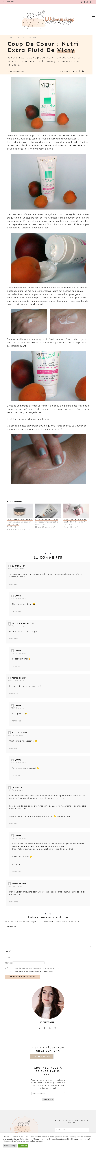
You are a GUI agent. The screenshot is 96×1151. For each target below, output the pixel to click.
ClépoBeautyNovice (23, 623)
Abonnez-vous (48, 1100)
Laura (18, 596)
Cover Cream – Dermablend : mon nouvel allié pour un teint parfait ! (20, 522)
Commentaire (11, 926)
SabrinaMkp (18, 566)
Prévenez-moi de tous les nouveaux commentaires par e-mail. (33, 968)
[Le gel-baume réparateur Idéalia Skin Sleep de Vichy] (76, 511)
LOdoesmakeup (17, 71)
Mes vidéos (82, 1121)
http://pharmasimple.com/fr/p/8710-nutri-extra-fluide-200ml (42, 849)
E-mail (8, 957)
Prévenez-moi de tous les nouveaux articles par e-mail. (30, 972)
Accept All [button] (23, 1146)
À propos (68, 1121)
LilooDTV (17, 787)
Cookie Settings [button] (9, 1146)
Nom (7, 952)
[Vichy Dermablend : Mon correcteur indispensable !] (48, 511)
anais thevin (19, 678)
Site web (8, 963)
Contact (72, 1123)
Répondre (13, 584)
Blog (58, 1121)
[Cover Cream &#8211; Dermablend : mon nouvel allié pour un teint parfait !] (20, 511)
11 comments (32, 37)
